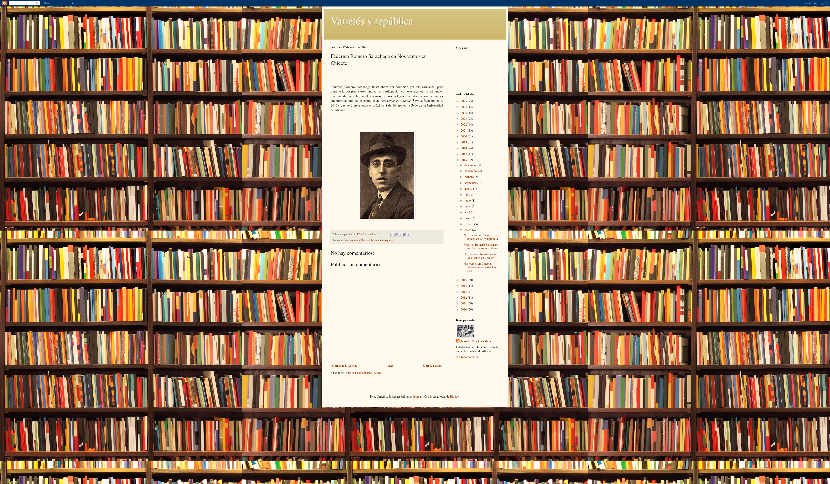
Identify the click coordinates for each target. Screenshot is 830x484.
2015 (464, 280)
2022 (464, 124)
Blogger (455, 396)
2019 (464, 142)
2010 (464, 309)
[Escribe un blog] (396, 235)
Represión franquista (381, 240)
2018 (464, 148)
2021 (464, 130)
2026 (464, 101)
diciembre (470, 165)
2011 (464, 303)
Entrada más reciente (344, 365)
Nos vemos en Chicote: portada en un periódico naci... (480, 267)
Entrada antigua (432, 365)
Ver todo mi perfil (467, 357)
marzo (468, 218)
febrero (469, 224)
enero (468, 230)
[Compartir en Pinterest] (409, 235)
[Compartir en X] (401, 235)
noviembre (471, 171)
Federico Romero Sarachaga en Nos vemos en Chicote (481, 246)
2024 (464, 113)
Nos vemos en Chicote (357, 240)
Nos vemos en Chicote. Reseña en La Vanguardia (481, 237)
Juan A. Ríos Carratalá (475, 341)
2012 (464, 297)
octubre (469, 177)
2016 (464, 160)
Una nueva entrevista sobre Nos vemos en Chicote (480, 256)
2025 (464, 107)
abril (467, 212)
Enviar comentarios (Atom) (365, 373)
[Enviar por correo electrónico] (392, 235)
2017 (464, 154)
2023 (464, 118)
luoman (417, 396)
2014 (464, 285)
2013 (464, 292)
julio (467, 194)
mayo (468, 206)
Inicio (390, 365)
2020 (464, 136)
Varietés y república (372, 20)
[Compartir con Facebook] (405, 235)
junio (468, 200)
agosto (468, 188)
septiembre (471, 183)
